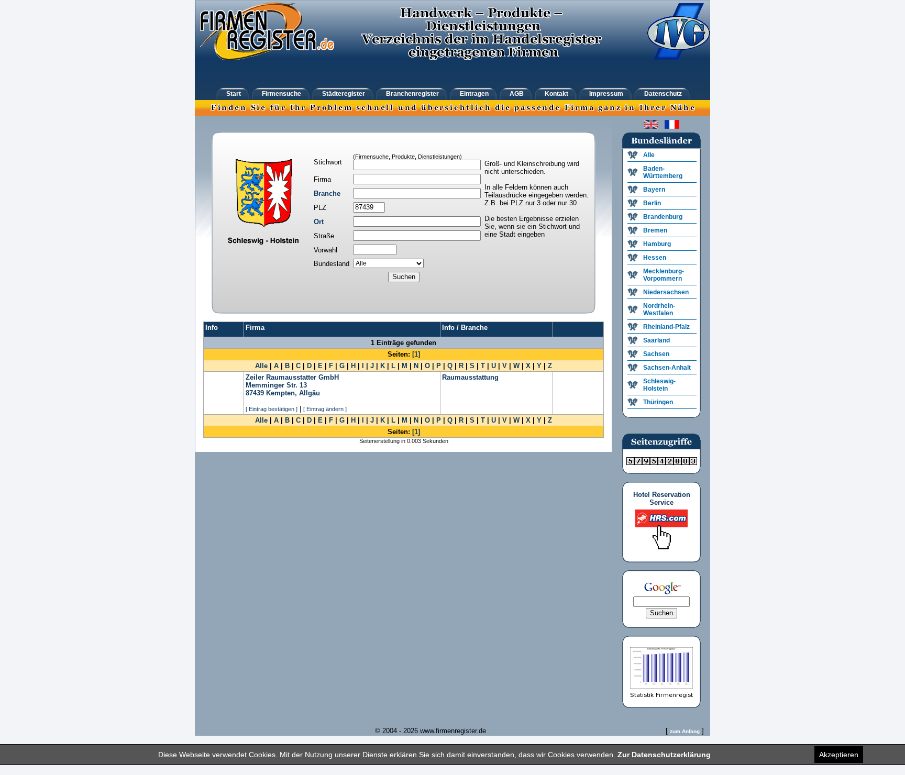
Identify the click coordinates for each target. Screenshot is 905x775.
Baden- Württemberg (662, 172)
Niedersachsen (666, 292)
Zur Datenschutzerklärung (664, 754)
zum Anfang (685, 731)
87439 (255, 393)
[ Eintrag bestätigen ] (271, 409)
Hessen (654, 257)
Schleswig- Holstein (659, 385)
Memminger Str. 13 (276, 385)
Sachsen (656, 354)
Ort (319, 222)
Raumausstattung (470, 377)
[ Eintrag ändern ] (325, 409)
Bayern (654, 189)
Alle (261, 366)
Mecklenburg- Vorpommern (663, 275)
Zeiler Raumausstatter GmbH (292, 377)
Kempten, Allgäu (293, 393)
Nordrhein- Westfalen (659, 309)
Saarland (656, 340)
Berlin (652, 203)
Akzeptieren (838, 754)
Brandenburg (662, 216)
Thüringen (658, 402)
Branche (327, 193)
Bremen (655, 230)
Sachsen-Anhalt (667, 367)
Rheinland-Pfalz (666, 326)
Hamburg (657, 244)
